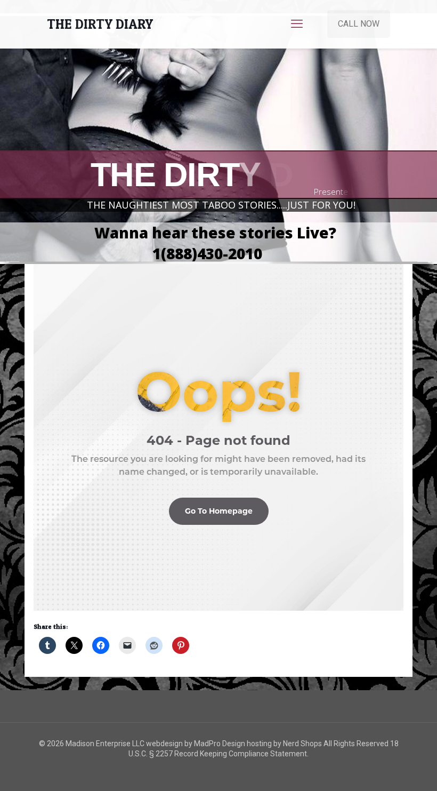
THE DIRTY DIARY (100, 24)
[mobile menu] (297, 24)
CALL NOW (358, 24)
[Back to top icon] (386, 769)
